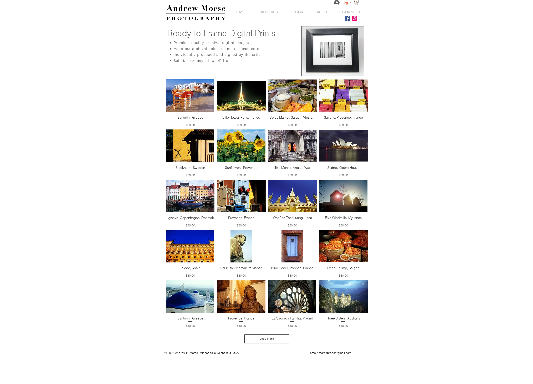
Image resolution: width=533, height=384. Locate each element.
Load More (267, 339)
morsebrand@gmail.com (335, 353)
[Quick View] (190, 95)
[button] (333, 51)
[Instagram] (354, 18)
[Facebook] (347, 18)
